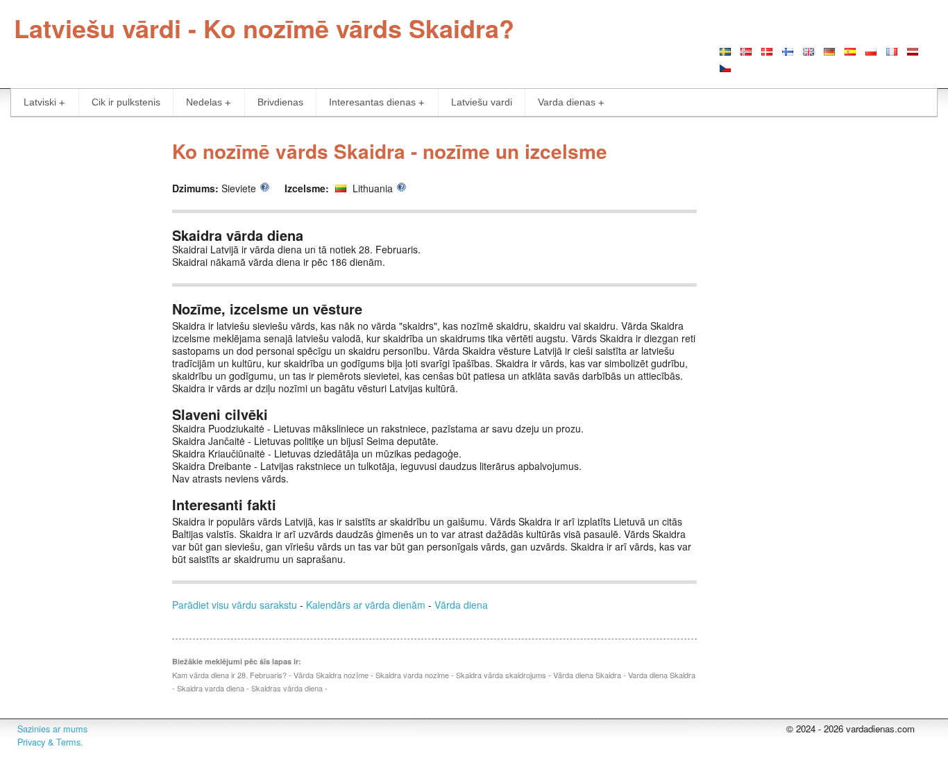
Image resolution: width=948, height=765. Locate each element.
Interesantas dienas (372, 102)
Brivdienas (280, 102)
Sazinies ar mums (52, 729)
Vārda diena (461, 605)
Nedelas (204, 102)
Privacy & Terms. (50, 742)
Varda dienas (566, 102)
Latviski (40, 102)
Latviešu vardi (481, 102)
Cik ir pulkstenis (126, 102)
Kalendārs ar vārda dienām (365, 605)
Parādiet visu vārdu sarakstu (234, 605)
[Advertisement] (79, 339)
